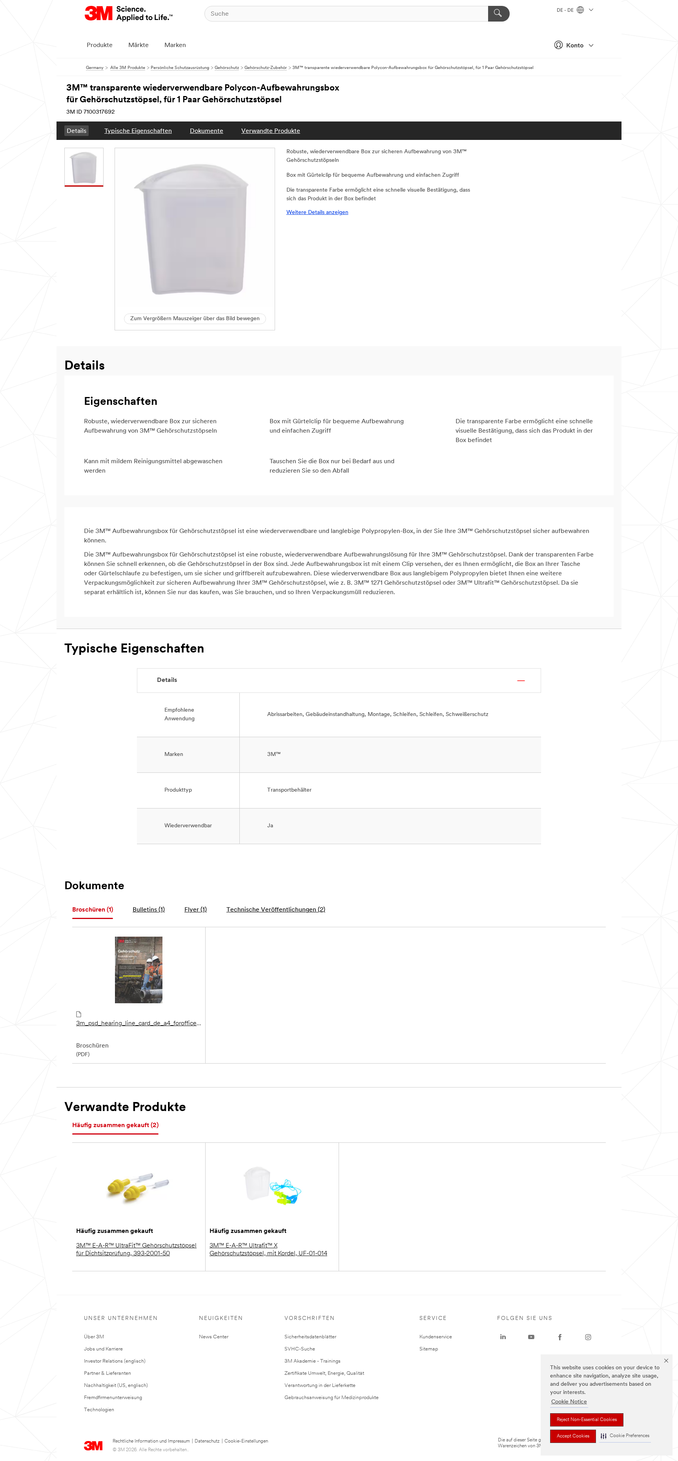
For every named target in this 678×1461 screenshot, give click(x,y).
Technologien (99, 1409)
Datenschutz (207, 1441)
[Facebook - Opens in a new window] (560, 1337)
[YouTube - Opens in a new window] (531, 1337)
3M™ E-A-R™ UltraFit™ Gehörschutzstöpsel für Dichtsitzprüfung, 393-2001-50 (136, 1250)
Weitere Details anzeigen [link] (317, 213)
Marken (175, 45)
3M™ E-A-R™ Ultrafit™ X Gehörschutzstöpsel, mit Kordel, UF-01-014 (268, 1250)
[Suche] (499, 14)
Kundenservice (435, 1337)
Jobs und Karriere (103, 1349)
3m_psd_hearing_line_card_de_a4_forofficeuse (138, 1024)
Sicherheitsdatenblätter (310, 1337)
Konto (575, 46)
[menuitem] (76, 130)
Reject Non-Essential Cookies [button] (587, 1419)
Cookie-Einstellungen (246, 1441)
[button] (625, 1436)
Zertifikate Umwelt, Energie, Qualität (324, 1373)
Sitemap (428, 1349)
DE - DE (566, 10)
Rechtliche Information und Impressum (151, 1441)
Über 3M (94, 1337)
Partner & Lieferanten (107, 1373)
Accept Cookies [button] (573, 1436)
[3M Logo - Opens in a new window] (129, 14)
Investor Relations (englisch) (115, 1361)
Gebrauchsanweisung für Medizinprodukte (331, 1397)
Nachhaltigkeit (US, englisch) (116, 1385)
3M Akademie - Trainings (312, 1361)
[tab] (92, 910)
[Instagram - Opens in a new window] (588, 1337)
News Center (213, 1337)
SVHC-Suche (299, 1349)
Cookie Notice (569, 1402)
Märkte (138, 45)
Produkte (100, 45)
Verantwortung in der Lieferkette (319, 1385)
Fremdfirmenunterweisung (113, 1397)
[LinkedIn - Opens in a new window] (503, 1337)
